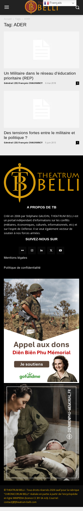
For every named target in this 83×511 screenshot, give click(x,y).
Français (55, 2)
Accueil (8, 19)
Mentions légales (15, 257)
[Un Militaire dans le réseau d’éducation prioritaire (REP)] (41, 50)
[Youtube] (60, 250)
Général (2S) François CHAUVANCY (23, 83)
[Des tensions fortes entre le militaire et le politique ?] (41, 109)
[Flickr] (22, 250)
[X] (51, 250)
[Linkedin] (41, 250)
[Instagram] (32, 250)
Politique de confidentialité (22, 267)
